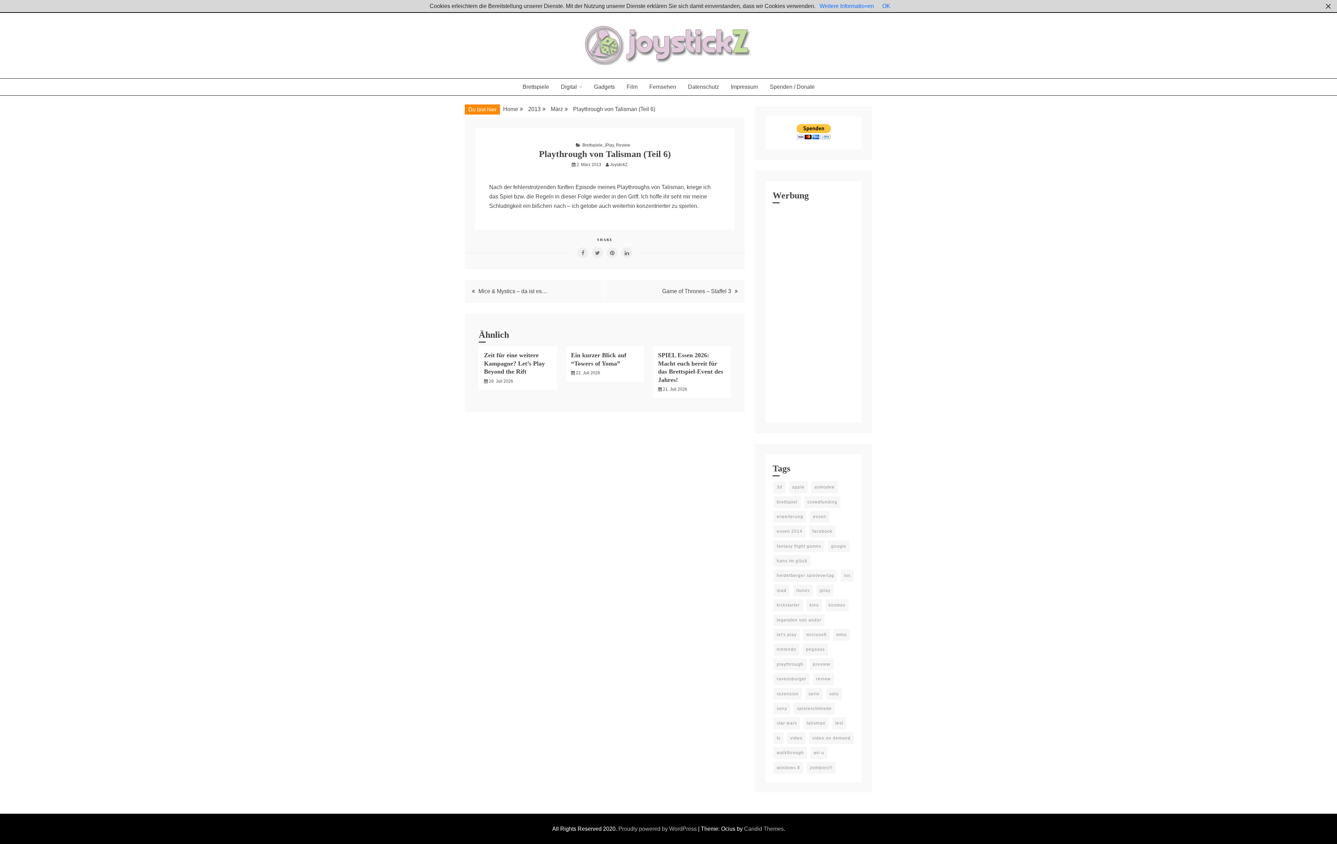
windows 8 (788, 767)
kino (814, 605)
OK (886, 6)
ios (847, 575)
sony (782, 708)
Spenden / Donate (792, 87)
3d (779, 487)
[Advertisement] (814, 311)
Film (632, 87)
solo (834, 693)
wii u (819, 752)
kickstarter (788, 605)
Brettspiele (536, 87)
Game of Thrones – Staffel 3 (696, 291)
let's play (787, 634)
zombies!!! (821, 767)
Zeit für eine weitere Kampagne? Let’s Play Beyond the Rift (514, 363)
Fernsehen (662, 87)
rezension (788, 693)
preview (821, 664)
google (838, 546)
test (839, 723)
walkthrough (790, 752)
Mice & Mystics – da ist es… (512, 291)
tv (779, 738)
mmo (841, 634)
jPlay (609, 145)
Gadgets (604, 87)
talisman (816, 723)
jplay (825, 590)
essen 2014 (790, 531)
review (823, 679)
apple (798, 487)
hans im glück (792, 560)
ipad (782, 590)
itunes (803, 590)
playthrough (790, 664)
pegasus (815, 649)
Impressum (744, 87)
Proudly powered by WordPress (658, 829)
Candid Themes (764, 829)
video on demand (831, 738)
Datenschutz (703, 87)
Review (623, 145)
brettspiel (787, 502)
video (796, 738)
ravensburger (791, 679)
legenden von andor (799, 620)
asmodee (824, 487)
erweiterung (790, 516)
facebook (822, 531)
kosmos (837, 605)
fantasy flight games (799, 546)
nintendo (786, 649)
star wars (787, 723)
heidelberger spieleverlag (805, 575)
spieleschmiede (814, 708)
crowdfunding (822, 502)
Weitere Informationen (847, 6)
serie (814, 693)
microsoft (816, 634)
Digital (569, 87)
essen (819, 516)
